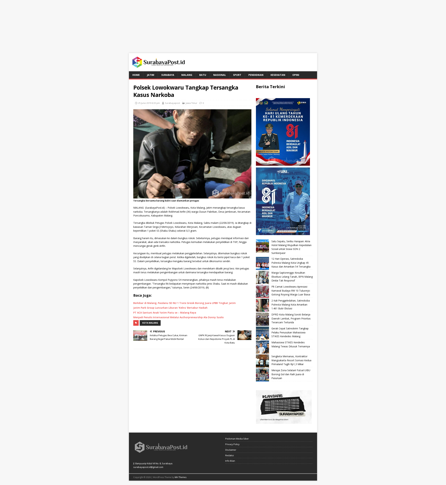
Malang (186, 75)
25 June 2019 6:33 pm (149, 103)
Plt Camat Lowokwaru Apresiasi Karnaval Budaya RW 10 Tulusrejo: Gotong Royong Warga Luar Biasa (290, 290)
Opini (295, 75)
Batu (202, 75)
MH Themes (180, 477)
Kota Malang (150, 322)
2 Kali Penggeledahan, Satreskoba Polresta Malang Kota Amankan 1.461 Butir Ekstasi (290, 304)
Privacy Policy (232, 444)
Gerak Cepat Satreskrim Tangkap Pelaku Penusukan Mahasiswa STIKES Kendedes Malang (290, 332)
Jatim (150, 75)
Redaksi (229, 455)
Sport (237, 75)
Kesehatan (278, 75)
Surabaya (167, 75)
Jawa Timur (191, 103)
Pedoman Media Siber (237, 438)
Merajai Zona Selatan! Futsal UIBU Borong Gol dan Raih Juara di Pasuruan (290, 374)
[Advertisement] (223, 24)
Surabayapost (172, 103)
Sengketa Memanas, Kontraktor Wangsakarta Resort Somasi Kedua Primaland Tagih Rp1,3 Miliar (291, 360)
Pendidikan (255, 75)
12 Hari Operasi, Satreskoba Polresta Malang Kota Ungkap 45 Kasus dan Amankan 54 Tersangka (290, 262)
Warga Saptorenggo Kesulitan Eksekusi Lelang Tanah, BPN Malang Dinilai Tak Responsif (292, 276)
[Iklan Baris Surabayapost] (284, 421)
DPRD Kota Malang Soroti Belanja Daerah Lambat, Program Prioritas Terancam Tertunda (291, 318)
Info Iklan (230, 460)
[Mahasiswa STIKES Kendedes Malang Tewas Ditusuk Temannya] (262, 347)
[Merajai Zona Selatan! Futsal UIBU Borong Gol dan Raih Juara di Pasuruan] (262, 374)
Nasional (219, 75)
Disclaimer (230, 449)
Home (136, 75)
